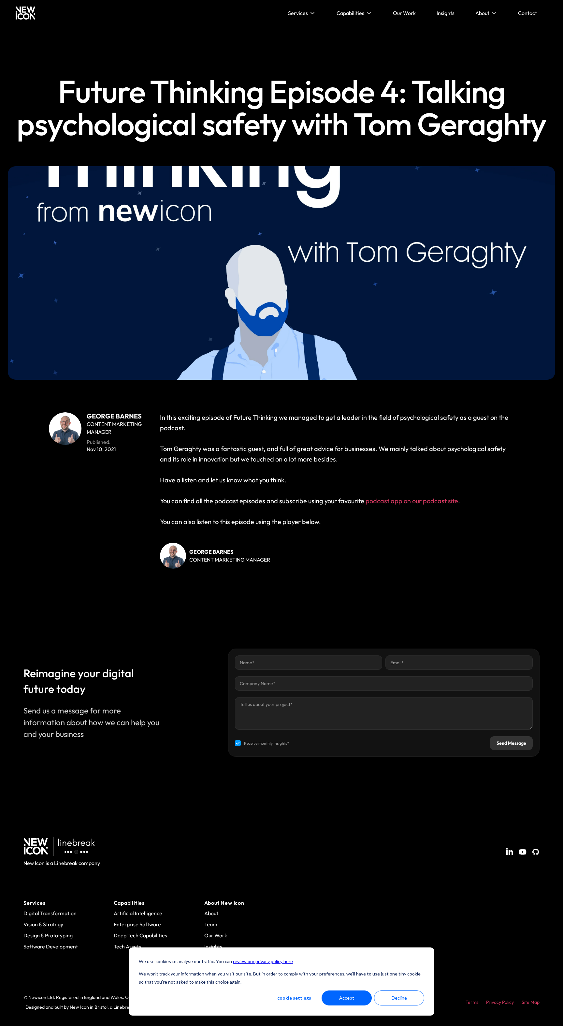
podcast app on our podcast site (412, 501)
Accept (346, 998)
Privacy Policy (500, 1002)
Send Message (511, 743)
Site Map (531, 1002)
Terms (472, 1002)
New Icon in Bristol (89, 1007)
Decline (399, 998)
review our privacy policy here (263, 961)
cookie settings (294, 998)
